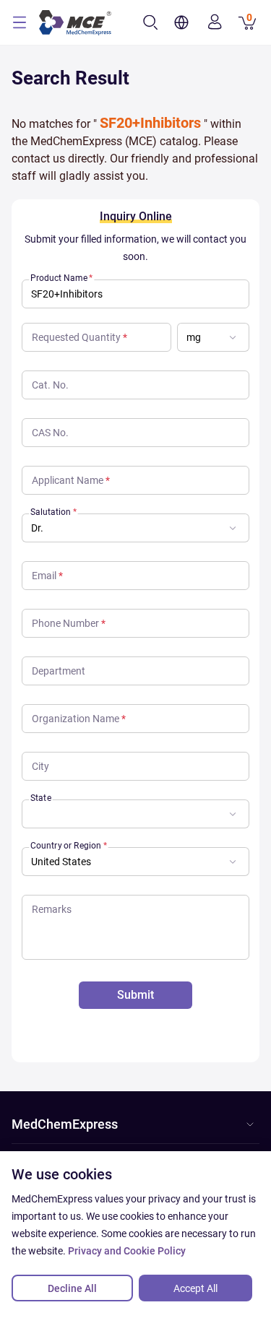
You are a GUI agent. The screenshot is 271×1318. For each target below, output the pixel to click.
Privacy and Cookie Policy (127, 1251)
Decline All (72, 1288)
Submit (135, 995)
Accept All (195, 1288)
